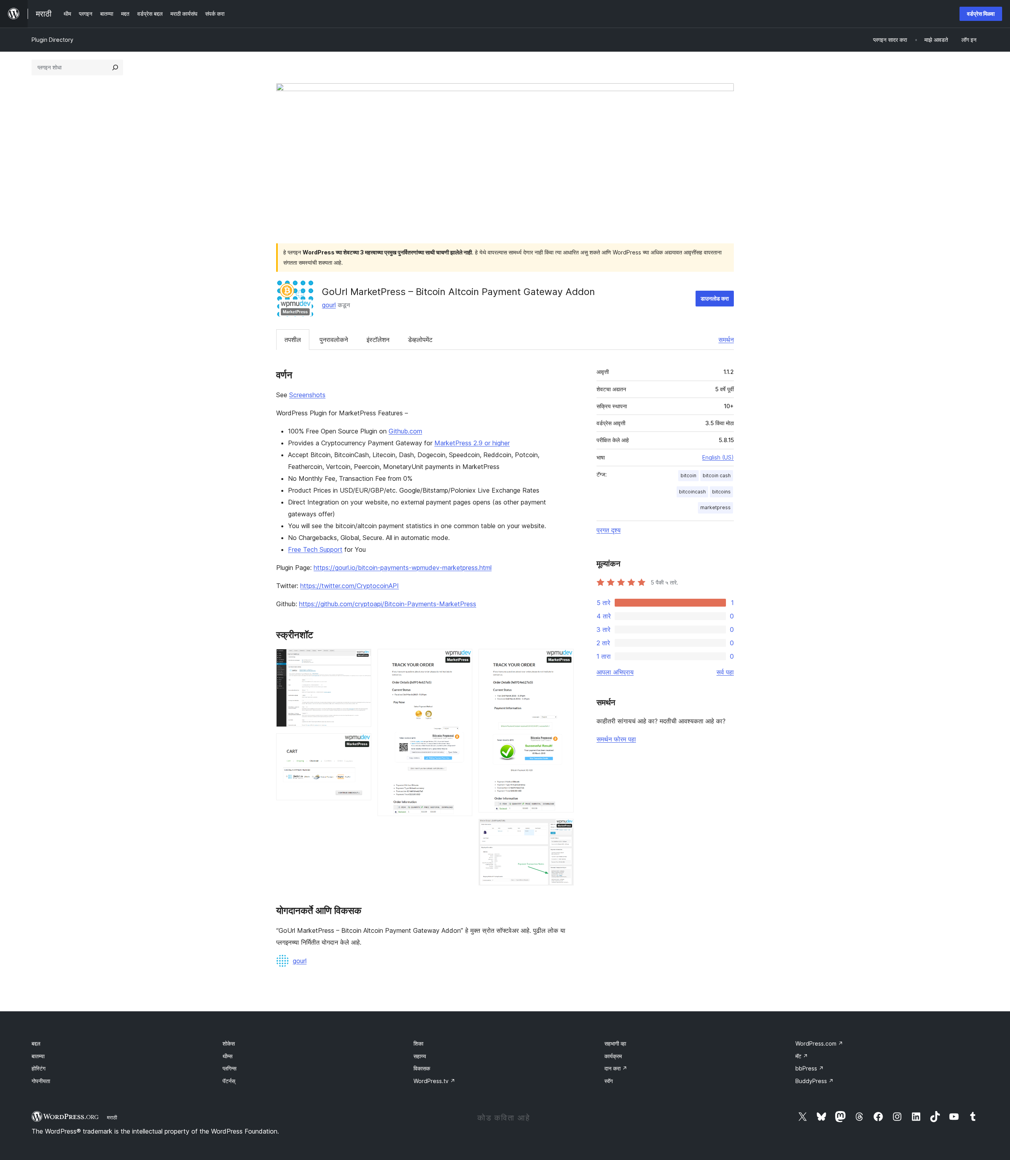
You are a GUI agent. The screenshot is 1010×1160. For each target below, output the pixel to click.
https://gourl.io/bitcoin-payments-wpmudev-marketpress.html (403, 568)
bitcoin (688, 475)
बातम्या (38, 1056)
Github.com (405, 431)
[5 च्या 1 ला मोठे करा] (361, 659)
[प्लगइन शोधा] (115, 67)
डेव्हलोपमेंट (420, 340)
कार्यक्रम (613, 1056)
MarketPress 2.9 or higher (472, 443)
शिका (418, 1043)
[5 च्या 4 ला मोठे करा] (563, 659)
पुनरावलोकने (334, 340)
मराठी (112, 1117)
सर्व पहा (725, 672)
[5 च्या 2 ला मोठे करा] (361, 744)
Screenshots (307, 395)
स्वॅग (608, 1081)
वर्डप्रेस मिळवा (981, 13)
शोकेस (229, 1043)
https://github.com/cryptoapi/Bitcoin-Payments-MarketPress (387, 604)
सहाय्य (419, 1056)
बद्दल (36, 1043)
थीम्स (227, 1056)
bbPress (809, 1068)
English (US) (718, 457)
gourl (329, 305)
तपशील (292, 340)
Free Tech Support (315, 549)
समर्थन (726, 340)
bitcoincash (692, 492)
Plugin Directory (52, 39)
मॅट (801, 1056)
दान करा (615, 1068)
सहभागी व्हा (615, 1043)
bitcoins (721, 492)
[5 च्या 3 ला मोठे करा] (462, 659)
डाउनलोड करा (715, 298)
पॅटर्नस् (229, 1081)
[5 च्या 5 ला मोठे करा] (563, 829)
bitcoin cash (717, 475)
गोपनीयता (41, 1081)
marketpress (715, 507)
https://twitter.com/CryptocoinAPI (349, 586)
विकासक (421, 1068)
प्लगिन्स (229, 1068)
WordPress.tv (434, 1081)
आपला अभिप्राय (615, 672)
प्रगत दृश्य (609, 530)
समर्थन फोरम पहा (616, 739)
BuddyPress (814, 1081)
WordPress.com (819, 1043)
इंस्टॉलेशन (378, 340)
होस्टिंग (38, 1068)
